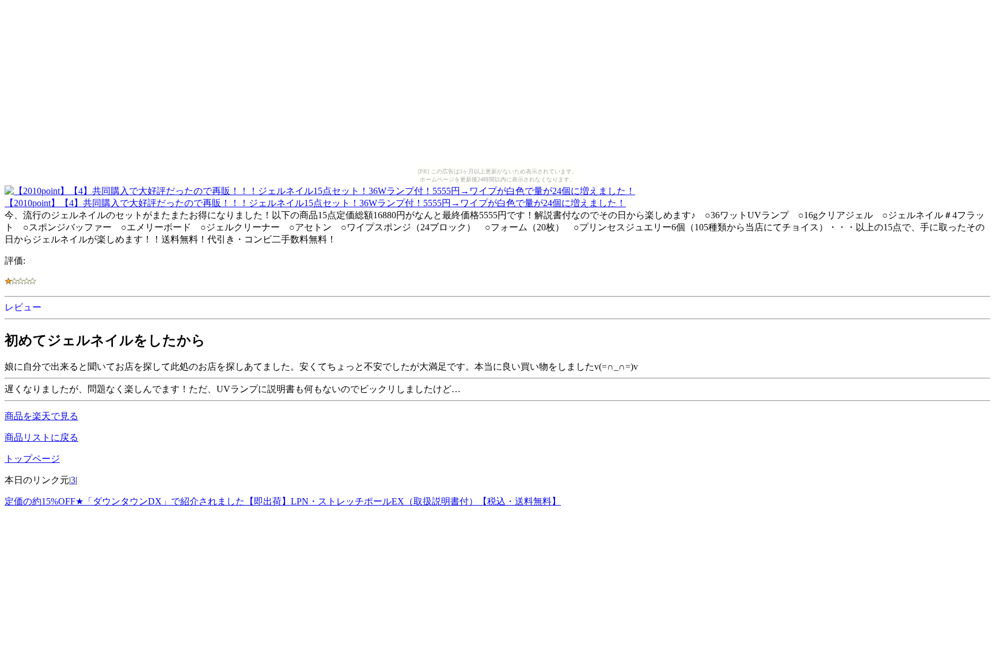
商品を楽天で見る (41, 416)
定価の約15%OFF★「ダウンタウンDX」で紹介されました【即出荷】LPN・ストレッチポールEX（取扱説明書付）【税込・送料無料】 (283, 501)
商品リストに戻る (41, 437)
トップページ (32, 459)
